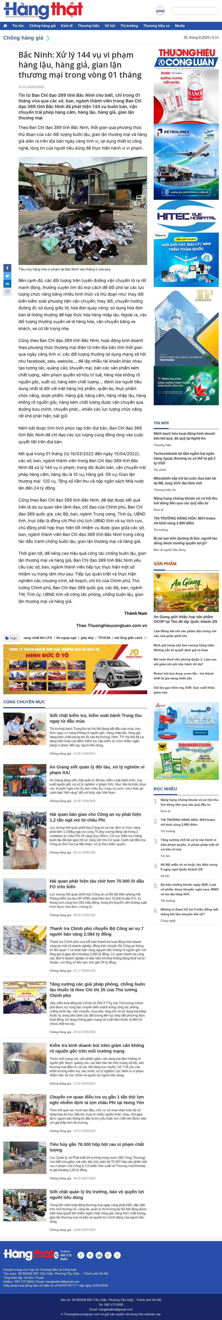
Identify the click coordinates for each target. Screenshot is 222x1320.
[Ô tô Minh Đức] (75, 669)
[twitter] (7, 276)
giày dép (87, 638)
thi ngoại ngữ (66, 638)
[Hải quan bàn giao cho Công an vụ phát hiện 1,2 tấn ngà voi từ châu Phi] (24, 840)
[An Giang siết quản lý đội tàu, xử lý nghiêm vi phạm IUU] (24, 780)
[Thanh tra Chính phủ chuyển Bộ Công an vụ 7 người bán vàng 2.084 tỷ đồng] (24, 940)
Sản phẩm (165, 563)
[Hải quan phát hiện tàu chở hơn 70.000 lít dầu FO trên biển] (24, 890)
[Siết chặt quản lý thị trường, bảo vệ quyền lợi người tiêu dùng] (24, 1205)
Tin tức (18, 26)
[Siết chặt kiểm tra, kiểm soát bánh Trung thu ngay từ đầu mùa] (24, 729)
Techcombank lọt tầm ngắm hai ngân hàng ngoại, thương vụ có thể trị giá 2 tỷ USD (184, 458)
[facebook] (7, 268)
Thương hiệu (89, 26)
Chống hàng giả (42, 26)
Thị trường (129, 26)
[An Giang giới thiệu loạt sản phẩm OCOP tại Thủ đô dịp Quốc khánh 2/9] (186, 592)
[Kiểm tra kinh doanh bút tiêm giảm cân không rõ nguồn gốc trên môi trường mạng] (24, 1058)
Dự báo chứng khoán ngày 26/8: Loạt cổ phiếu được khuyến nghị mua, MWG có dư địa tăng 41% (190, 889)
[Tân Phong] (186, 326)
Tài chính (160, 470)
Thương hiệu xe (156, 26)
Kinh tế (67, 26)
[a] (160, 11)
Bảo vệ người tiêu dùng (170, 550)
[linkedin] (7, 284)
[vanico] (186, 260)
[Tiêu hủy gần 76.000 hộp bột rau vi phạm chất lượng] (24, 1158)
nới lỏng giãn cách (128, 638)
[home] (43, 11)
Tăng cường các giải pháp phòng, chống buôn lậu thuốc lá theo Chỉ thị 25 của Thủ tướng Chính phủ (97, 990)
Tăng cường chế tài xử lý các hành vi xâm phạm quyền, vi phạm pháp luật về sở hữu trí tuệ (190, 844)
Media (180, 26)
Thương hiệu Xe (165, 490)
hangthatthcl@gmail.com (116, 1309)
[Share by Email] (7, 291)
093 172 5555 (113, 1304)
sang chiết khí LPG (37, 638)
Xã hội (110, 26)
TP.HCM (104, 638)
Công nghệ (168, 920)
